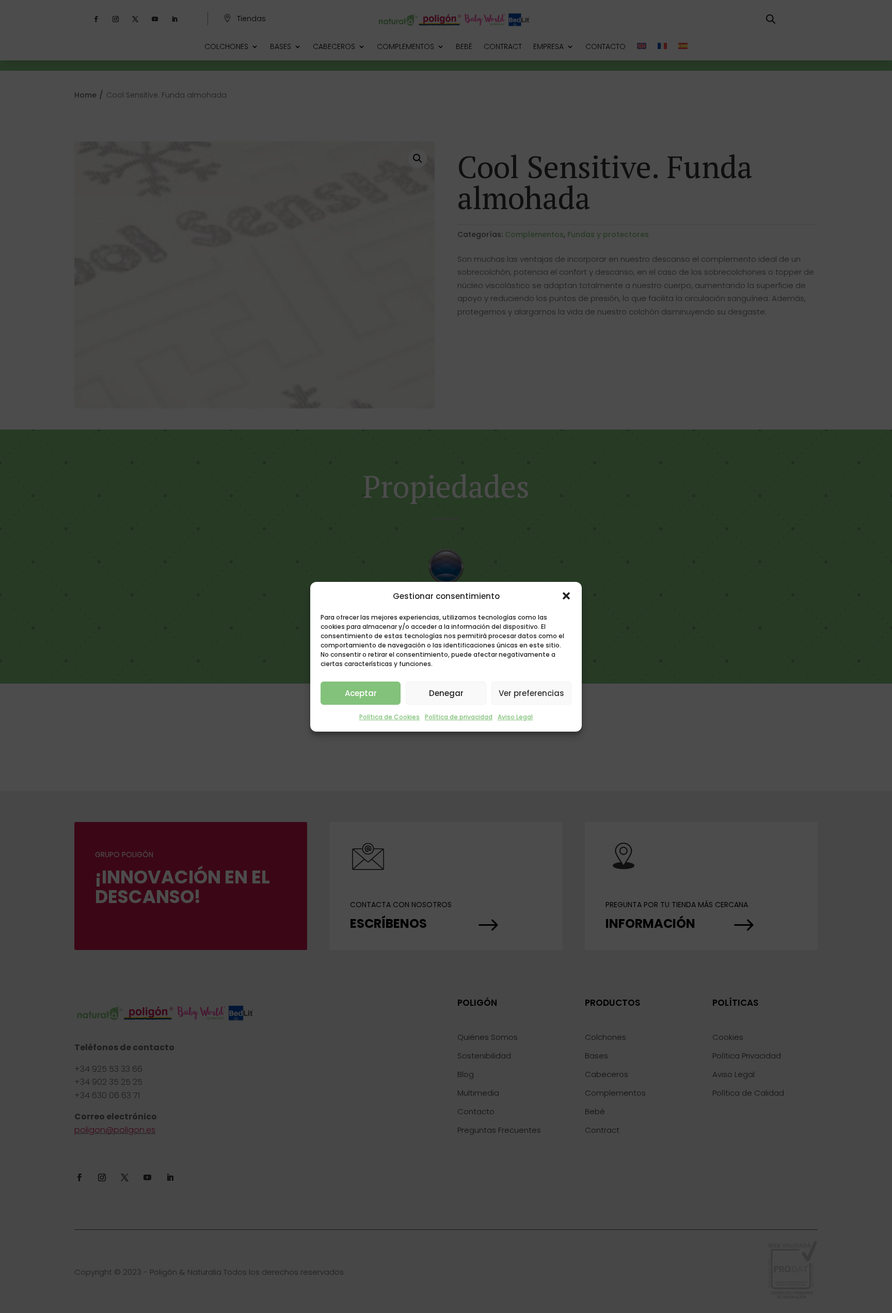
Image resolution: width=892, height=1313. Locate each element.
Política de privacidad (458, 717)
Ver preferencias (531, 693)
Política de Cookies (389, 717)
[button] (566, 596)
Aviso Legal (515, 717)
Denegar (446, 693)
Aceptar (361, 693)
